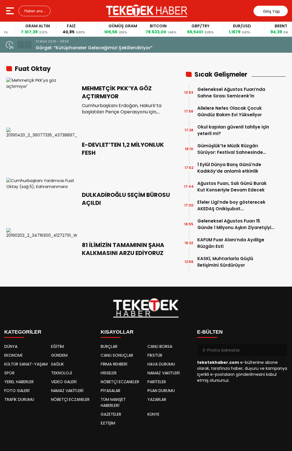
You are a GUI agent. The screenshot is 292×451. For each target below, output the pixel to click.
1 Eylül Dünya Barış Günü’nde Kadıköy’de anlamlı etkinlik (229, 168)
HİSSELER (109, 373)
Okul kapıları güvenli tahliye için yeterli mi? (233, 130)
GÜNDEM (59, 355)
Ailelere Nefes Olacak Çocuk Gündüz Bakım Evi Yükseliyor (229, 111)
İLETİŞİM (108, 423)
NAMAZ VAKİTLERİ (67, 390)
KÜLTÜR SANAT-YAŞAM (26, 364)
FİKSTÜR (154, 355)
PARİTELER (156, 382)
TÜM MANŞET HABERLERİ (113, 402)
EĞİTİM (57, 346)
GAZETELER (111, 414)
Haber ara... (34, 11)
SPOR (9, 373)
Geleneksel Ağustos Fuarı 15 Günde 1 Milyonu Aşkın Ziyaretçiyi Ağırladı (234, 224)
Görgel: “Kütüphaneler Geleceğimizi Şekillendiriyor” (94, 47)
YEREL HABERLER (19, 382)
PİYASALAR (110, 390)
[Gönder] (281, 350)
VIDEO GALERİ (63, 382)
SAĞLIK (57, 364)
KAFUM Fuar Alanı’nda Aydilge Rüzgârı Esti (230, 243)
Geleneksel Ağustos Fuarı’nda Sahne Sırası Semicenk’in (231, 92)
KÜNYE (153, 414)
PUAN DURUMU (161, 390)
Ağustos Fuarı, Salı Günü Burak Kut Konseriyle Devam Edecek (232, 186)
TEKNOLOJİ (61, 373)
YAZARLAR (156, 399)
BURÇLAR (109, 346)
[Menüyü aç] (10, 11)
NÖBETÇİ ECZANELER (70, 399)
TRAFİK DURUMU (19, 399)
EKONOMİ (13, 355)
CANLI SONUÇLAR (117, 355)
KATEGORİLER (22, 332)
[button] (20, 44)
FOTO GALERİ (16, 390)
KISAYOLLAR (117, 332)
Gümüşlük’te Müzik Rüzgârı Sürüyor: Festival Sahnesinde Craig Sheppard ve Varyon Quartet (230, 149)
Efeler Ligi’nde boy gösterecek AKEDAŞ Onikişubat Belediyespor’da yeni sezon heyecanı (231, 205)
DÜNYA (10, 346)
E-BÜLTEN (210, 332)
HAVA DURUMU (161, 364)
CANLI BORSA (159, 346)
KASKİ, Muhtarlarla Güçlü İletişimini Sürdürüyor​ (225, 262)
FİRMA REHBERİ (114, 364)
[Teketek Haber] (146, 10)
